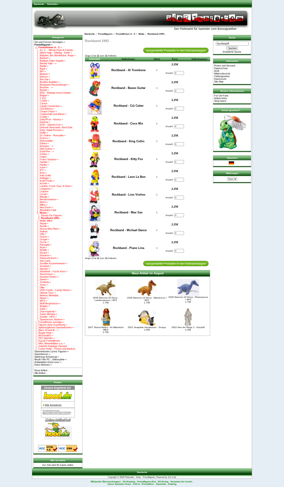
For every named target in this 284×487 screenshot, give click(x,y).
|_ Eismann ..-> (43, 146)
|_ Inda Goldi (42, 175)
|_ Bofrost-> (42, 76)
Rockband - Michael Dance (128, 230)
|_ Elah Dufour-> (44, 148)
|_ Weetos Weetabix (46, 295)
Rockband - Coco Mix (128, 123)
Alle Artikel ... (41, 373)
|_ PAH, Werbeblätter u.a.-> (49, 343)
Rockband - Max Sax (128, 212)
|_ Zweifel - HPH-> (45, 316)
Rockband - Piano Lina (128, 248)
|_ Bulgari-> (41, 95)
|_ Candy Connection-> (48, 106)
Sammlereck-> (42, 354)
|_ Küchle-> (41, 183)
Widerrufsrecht (222, 73)
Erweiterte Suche (232, 51)
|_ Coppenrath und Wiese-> (50, 114)
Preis (175, 59)
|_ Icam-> (40, 167)
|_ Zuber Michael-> (45, 314)
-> (43, 44)
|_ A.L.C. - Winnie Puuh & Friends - (54, 50)
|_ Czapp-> (41, 116)
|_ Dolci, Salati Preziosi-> (49, 130)
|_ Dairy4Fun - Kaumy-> (48, 119)
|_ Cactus (40, 103)
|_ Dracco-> (42, 138)
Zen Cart (172, 477)
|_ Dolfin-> (41, 132)
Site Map (218, 81)
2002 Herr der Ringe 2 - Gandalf (188, 327)
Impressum (220, 79)
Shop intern (220, 101)
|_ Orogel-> (41, 239)
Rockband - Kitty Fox (128, 159)
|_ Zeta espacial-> (45, 311)
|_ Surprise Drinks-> (46, 276)
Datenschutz (221, 68)
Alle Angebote (53, 405)
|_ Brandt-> (41, 90)
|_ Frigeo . (41, 156)
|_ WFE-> (40, 300)
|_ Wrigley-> (42, 306)
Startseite (39, 4)
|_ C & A (40, 98)
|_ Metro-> (41, 202)
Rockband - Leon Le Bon (129, 176)
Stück (157, 59)
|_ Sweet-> (41, 279)
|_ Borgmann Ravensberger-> (51, 84)
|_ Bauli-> (40, 68)
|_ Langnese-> (43, 188)
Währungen (232, 173)
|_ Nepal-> (41, 223)
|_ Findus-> (41, 154)
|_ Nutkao (40, 231)
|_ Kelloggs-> (42, 178)
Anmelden (52, 4)
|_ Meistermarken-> (46, 199)
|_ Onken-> (41, 236)
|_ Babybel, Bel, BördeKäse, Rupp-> (55, 55)
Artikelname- (128, 59)
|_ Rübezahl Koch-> (46, 258)
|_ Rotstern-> (42, 255)
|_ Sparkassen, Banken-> (49, 319)
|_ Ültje (39, 287)
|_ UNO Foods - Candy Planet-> (53, 290)
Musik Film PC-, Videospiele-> (50, 359)
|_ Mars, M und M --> (46, 330)
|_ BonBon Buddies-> (47, 82)
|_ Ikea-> (40, 172)
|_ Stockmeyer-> (44, 274)
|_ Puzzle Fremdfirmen (47, 340)
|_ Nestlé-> (41, 226)
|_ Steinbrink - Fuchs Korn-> (50, 271)
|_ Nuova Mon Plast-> (47, 228)
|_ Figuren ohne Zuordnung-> (50, 324)
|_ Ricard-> (41, 252)
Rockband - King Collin (128, 141)
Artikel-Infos (220, 98)
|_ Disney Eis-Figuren (48, 215)
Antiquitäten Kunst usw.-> (47, 362)
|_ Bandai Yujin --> (45, 63)
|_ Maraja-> (41, 196)
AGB (216, 71)
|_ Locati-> (41, 194)
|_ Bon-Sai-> (42, 79)
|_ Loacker (41, 191)
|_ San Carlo (42, 260)
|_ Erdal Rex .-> (44, 151)
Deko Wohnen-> (43, 364)
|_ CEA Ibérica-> (44, 108)
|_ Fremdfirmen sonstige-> (49, 322)
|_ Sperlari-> (42, 268)
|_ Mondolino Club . (45, 210)
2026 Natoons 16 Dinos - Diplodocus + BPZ (147, 299)
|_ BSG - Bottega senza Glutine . (53, 92)
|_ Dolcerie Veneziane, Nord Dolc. (53, 127)
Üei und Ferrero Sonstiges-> (49, 42)
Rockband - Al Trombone (128, 70)
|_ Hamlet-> (41, 162)
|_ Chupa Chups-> (45, 111)
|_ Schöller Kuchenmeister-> (50, 263)
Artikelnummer (199, 59)
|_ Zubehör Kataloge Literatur (50, 346)
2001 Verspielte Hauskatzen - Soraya (147, 327)
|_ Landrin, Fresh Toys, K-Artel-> (53, 186)
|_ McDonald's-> (43, 335)
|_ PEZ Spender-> (44, 338)
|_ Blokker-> (42, 74)
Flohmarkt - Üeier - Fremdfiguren (140, 477)
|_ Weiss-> (41, 298)
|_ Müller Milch (43, 220)
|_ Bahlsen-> (42, 58)
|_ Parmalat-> (42, 244)
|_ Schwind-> (42, 266)
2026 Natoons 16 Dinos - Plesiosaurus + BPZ (188, 298)
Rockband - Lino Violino (128, 194)
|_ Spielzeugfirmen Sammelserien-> (54, 327)
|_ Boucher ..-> (43, 87)
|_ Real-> (40, 247)
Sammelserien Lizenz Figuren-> (51, 351)
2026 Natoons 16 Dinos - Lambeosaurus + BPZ (106, 299)
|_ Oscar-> (41, 242)
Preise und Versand (224, 65)
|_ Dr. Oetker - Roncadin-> (50, 135)
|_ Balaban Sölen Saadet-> (49, 60)
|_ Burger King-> (43, 332)
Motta (141, 34)
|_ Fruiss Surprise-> (46, 159)
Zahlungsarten (222, 76)
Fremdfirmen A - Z (125, 34)
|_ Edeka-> (41, 143)
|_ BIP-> (40, 71)
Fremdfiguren (105, 34)
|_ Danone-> (42, 122)
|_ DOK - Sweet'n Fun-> (48, 124)
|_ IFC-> (40, 170)
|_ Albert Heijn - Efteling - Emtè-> (53, 52)
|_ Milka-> (40, 204)
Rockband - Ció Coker (129, 105)
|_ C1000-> (41, 100)
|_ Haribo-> (41, 164)
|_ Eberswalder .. (44, 140)
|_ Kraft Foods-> (44, 180)
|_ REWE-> (41, 250)
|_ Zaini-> (40, 308)
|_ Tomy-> (41, 284)
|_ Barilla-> (41, 66)
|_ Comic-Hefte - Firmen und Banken (54, 348)
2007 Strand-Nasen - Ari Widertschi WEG (106, 328)
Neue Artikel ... (42, 370)
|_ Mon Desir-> (43, 207)
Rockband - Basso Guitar (128, 88)
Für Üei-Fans (221, 95)
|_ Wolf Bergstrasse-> (47, 303)
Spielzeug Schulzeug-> (46, 356)
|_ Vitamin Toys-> (45, 292)
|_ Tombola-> (42, 282)
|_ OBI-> (40, 234)
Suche (232, 37)
